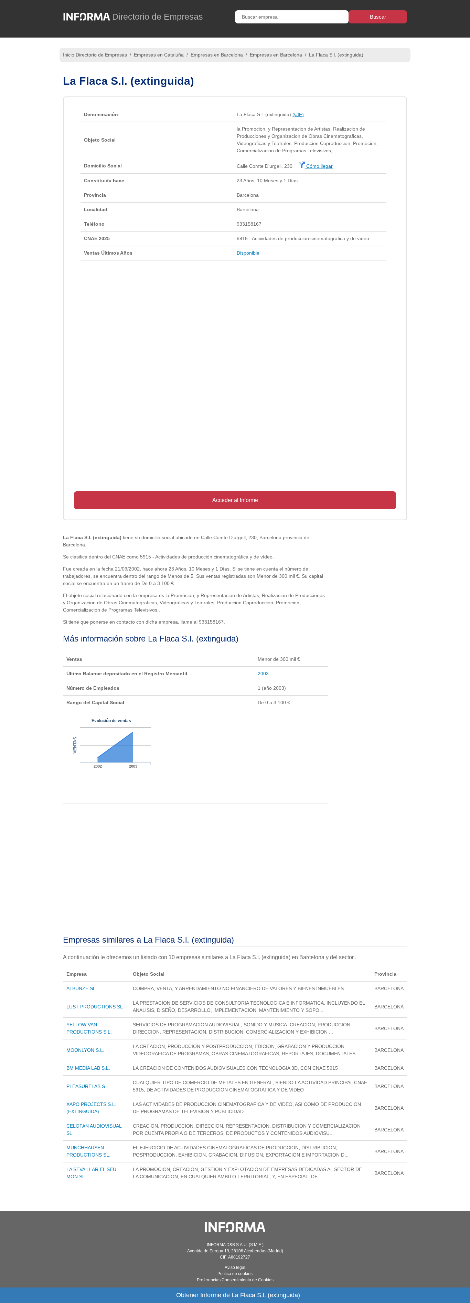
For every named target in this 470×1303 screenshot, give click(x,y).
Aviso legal (235, 1267)
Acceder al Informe (235, 500)
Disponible (248, 253)
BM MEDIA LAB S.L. (88, 1068)
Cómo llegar (319, 166)
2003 (263, 673)
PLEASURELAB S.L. (88, 1086)
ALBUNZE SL (81, 988)
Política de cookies (235, 1273)
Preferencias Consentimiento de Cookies (235, 1280)
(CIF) (298, 114)
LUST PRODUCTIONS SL (94, 1006)
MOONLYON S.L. (85, 1050)
